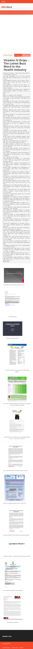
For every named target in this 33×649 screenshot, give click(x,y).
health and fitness (8, 55)
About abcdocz (6, 647)
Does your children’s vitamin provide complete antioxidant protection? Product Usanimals (17, 404)
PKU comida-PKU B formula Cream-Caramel (13, 590)
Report (18, 55)
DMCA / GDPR (15, 647)
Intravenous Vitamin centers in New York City (14, 284)
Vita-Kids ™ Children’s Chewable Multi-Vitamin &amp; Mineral (17, 371)
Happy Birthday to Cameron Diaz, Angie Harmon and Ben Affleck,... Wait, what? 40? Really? (17, 438)
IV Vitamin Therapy (12, 316)
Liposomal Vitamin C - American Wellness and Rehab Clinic (16, 556)
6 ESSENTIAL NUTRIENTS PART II (12, 338)
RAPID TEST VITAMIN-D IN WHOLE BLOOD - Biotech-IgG (14, 503)
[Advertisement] (16, 34)
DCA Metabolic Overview (12, 622)
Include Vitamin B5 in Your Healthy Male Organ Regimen (16, 535)
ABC (6, 7)
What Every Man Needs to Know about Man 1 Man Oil (15, 470)
